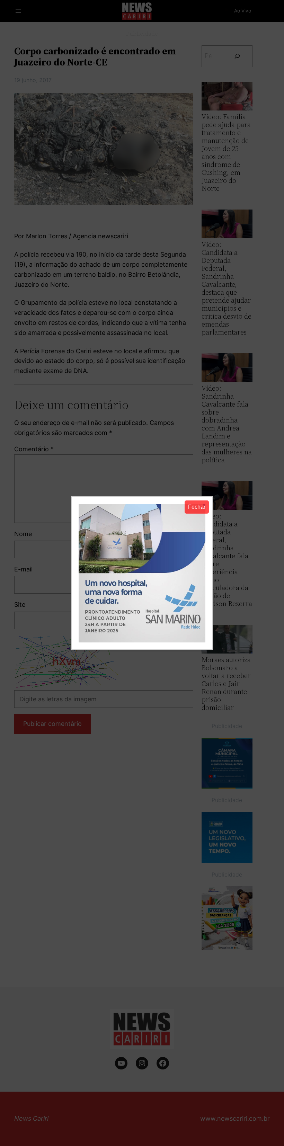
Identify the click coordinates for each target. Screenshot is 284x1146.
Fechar (196, 507)
